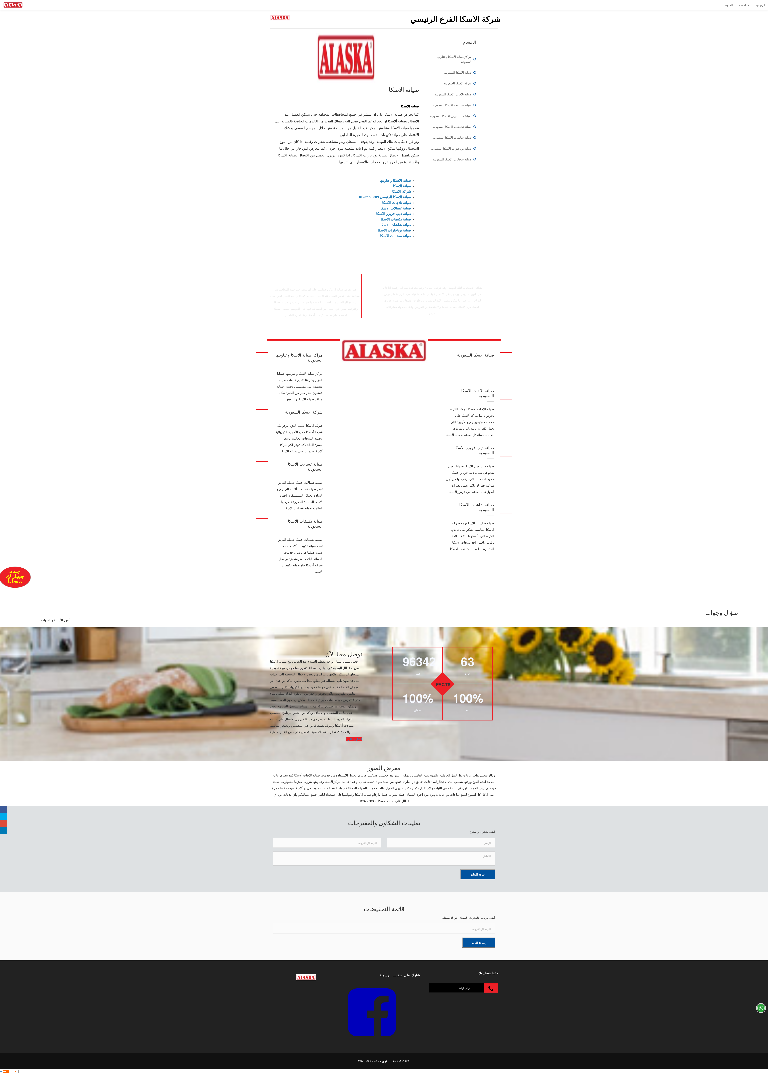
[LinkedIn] (3, 830)
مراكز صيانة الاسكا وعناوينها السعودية (454, 59)
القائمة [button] (743, 5)
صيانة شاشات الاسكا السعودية (452, 137)
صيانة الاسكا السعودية (458, 72)
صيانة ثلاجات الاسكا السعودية (453, 94)
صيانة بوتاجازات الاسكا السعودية (451, 148)
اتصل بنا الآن (354, 739)
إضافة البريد (479, 943)
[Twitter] (3, 816)
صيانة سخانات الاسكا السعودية (452, 159)
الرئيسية (760, 5)
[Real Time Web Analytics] (11, 1071)
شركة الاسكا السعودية (458, 83)
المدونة (728, 5)
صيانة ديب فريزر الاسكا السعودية (451, 116)
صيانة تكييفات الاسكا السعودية (452, 126)
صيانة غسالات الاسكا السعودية (452, 105)
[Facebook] (3, 809)
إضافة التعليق (478, 874)
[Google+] (3, 823)
